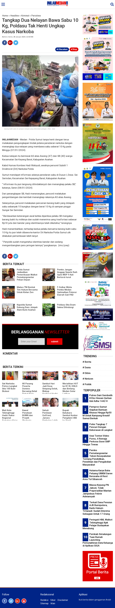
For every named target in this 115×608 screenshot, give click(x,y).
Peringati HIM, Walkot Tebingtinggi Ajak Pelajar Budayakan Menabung (97, 524)
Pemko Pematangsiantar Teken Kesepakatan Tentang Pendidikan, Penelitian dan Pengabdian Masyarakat (97, 457)
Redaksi (44, 600)
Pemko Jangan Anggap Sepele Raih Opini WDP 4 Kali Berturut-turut (67, 273)
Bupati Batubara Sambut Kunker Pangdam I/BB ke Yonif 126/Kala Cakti (70, 416)
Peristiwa (36, 15)
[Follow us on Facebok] (4, 600)
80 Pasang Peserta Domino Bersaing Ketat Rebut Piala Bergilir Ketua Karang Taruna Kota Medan (29, 392)
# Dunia (87, 367)
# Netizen (88, 378)
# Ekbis (87, 373)
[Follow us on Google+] (17, 600)
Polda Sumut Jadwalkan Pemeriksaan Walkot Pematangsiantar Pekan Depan (27, 274)
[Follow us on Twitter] (11, 600)
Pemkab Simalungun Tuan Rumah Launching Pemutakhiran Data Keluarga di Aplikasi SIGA (98, 540)
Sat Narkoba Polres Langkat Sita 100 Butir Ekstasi (9, 387)
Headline (14, 15)
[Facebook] (4, 42)
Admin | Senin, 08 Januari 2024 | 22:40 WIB (17, 37)
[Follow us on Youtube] (23, 600)
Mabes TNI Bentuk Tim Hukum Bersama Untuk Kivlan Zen (27, 290)
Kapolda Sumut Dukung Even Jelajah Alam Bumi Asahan (27, 307)
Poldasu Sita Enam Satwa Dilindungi (66, 306)
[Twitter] (15, 42)
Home (5, 15)
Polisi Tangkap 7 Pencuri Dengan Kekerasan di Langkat (100, 427)
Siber (53, 600)
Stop (74, 49)
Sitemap (44, 603)
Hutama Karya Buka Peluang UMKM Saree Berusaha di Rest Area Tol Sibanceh (97, 475)
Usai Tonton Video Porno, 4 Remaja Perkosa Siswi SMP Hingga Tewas (96, 440)
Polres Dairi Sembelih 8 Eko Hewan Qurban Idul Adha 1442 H (100, 398)
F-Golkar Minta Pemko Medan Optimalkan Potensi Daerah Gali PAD (67, 291)
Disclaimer (63, 600)
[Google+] (10, 42)
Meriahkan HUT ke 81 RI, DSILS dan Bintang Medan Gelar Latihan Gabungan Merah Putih (70, 391)
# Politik (87, 384)
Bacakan (63, 49)
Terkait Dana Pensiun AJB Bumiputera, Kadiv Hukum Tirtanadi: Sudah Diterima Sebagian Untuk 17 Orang (97, 508)
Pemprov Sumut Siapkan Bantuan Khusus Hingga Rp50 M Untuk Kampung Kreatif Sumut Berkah (97, 412)
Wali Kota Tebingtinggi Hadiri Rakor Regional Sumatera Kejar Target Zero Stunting (10, 418)
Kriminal (25, 15)
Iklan (52, 603)
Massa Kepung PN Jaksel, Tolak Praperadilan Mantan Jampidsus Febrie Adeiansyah (97, 491)
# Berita (87, 361)
